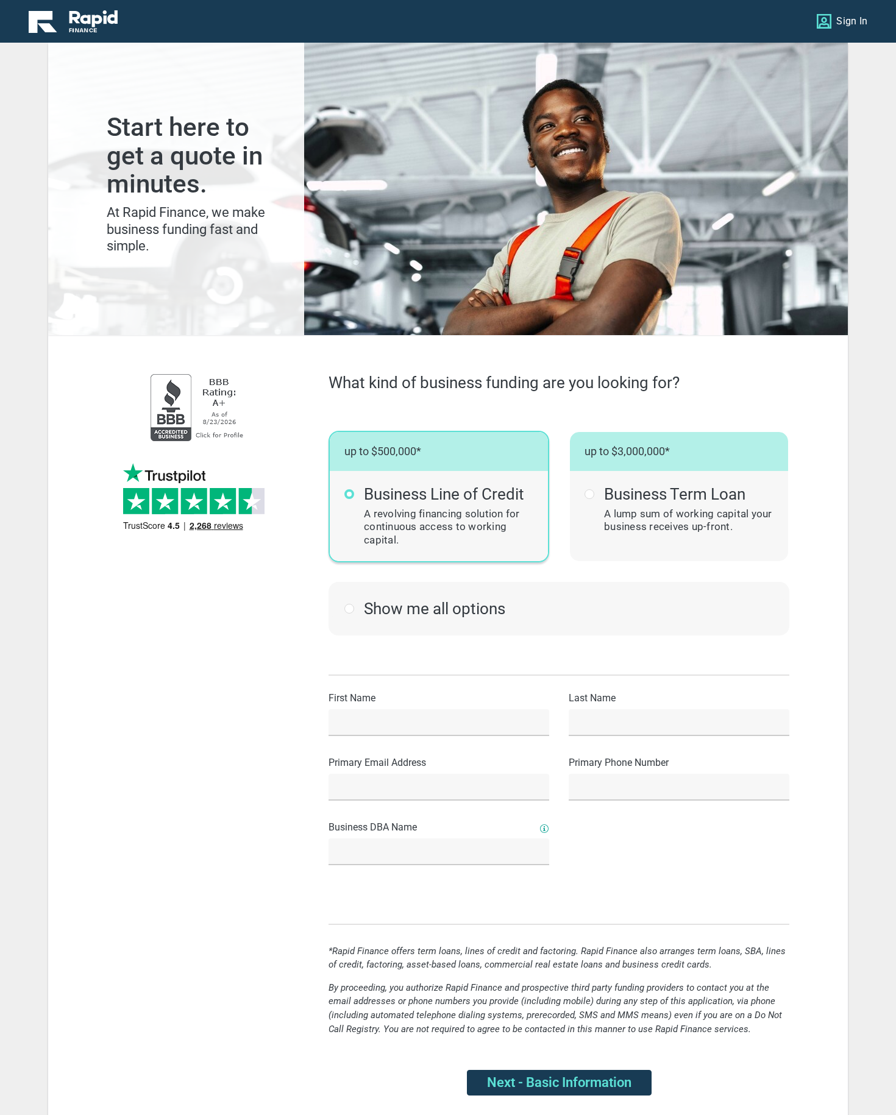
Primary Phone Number (619, 762)
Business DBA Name (373, 827)
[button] (439, 496)
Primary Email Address (377, 762)
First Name (352, 698)
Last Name (592, 698)
